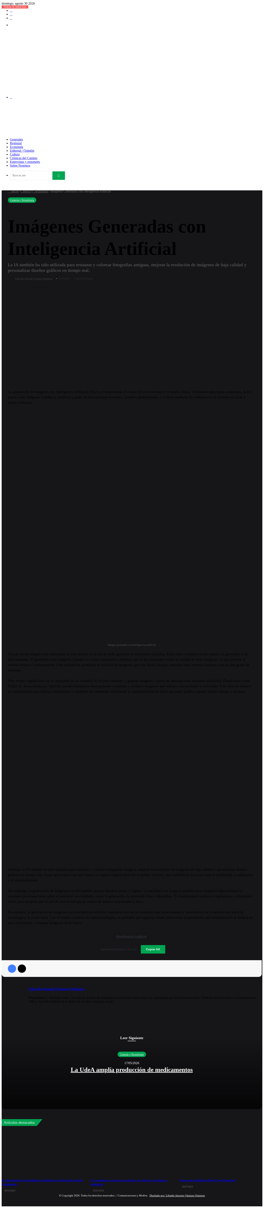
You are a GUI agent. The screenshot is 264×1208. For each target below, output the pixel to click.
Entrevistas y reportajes (25, 162)
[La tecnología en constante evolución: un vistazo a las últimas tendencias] (131, 1153)
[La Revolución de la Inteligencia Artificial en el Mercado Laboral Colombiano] (43, 1153)
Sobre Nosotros (20, 165)
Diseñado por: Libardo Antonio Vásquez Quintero (177, 1195)
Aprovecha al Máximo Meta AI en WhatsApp (207, 1180)
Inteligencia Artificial (132, 936)
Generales (16, 139)
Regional (16, 143)
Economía (16, 147)
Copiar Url (153, 949)
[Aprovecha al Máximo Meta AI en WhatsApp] (220, 1153)
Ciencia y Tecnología (34, 191)
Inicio (14, 191)
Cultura (15, 154)
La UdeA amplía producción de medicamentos (132, 1069)
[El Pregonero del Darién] (114, 90)
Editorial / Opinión (22, 150)
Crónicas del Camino (23, 158)
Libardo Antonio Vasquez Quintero (34, 278)
